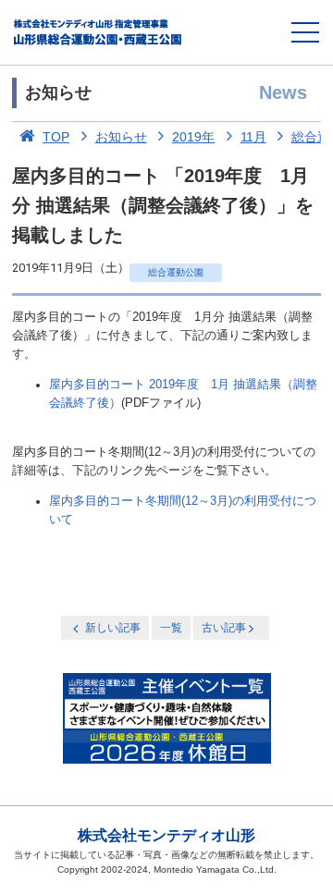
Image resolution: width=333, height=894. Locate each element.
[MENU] (305, 32)
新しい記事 (113, 627)
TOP (56, 136)
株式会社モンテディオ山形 (166, 835)
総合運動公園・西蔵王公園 (98, 32)
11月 (253, 136)
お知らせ (121, 136)
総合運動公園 (176, 272)
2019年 (193, 136)
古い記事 (224, 627)
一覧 (171, 627)
